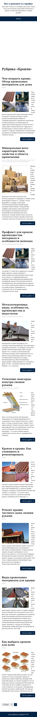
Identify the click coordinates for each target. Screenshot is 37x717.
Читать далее (27, 139)
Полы (28, 160)
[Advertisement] (18, 42)
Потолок (32, 160)
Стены (3, 161)
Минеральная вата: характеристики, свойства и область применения (15, 152)
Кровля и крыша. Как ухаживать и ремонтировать (16, 451)
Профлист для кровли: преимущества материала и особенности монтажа (17, 236)
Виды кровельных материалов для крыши (18, 578)
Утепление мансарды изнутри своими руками (16, 382)
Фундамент (26, 161)
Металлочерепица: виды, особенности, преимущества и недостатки (15, 309)
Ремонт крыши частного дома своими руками (17, 513)
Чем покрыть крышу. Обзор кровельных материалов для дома (17, 81)
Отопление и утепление (12, 160)
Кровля (4, 87)
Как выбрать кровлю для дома (16, 643)
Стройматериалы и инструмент (14, 161)
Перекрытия (23, 160)
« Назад (5, 704)
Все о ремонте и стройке (18, 4)
